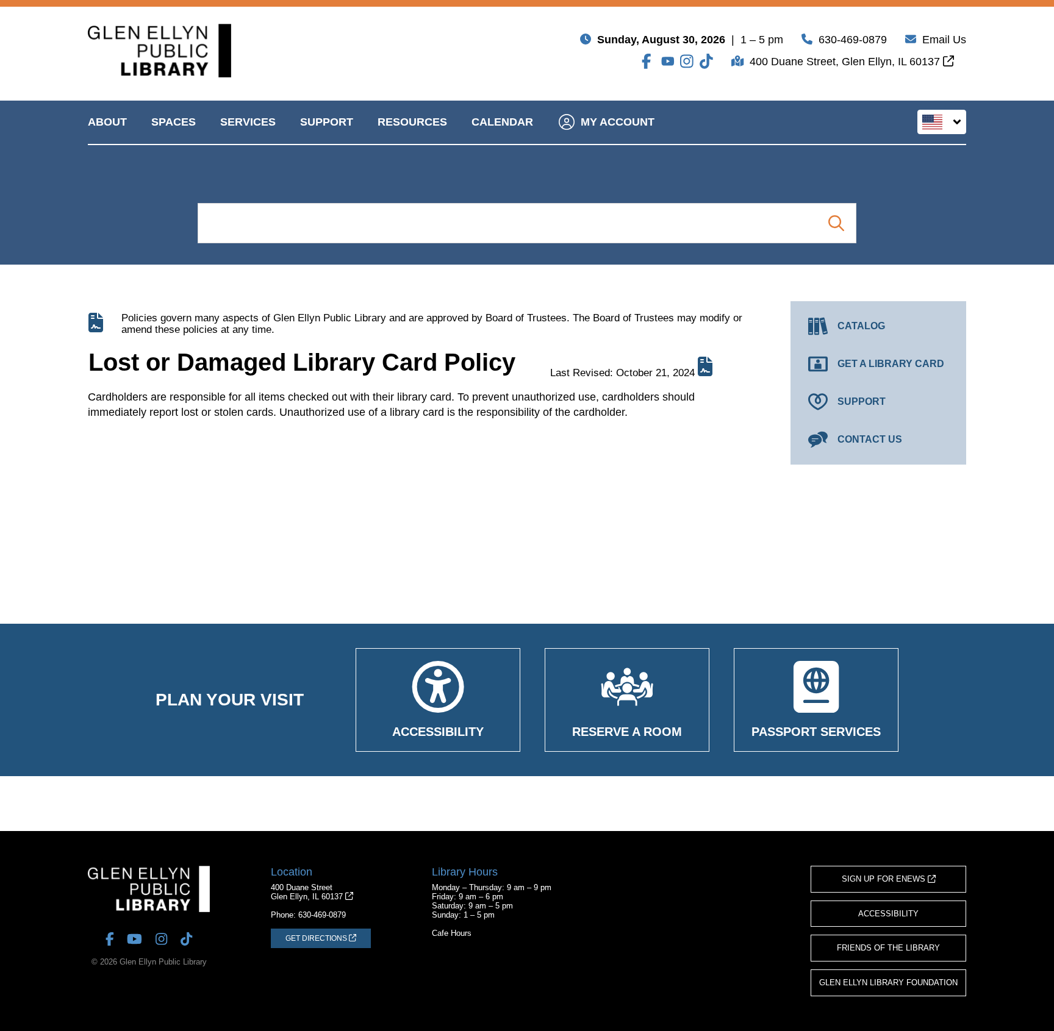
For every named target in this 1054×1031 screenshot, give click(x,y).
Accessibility (888, 913)
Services (248, 122)
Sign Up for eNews (885, 878)
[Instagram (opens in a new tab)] (687, 61)
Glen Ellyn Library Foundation (888, 982)
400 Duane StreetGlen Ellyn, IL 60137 (308, 892)
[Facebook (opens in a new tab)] (648, 61)
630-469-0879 (853, 40)
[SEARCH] (836, 223)
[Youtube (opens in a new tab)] (668, 61)
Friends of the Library (888, 947)
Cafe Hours (451, 933)
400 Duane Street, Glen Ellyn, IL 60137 (846, 61)
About (107, 122)
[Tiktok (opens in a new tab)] (706, 61)
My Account (617, 122)
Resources (412, 122)
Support (326, 122)
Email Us (944, 40)
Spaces (173, 122)
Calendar (502, 122)
